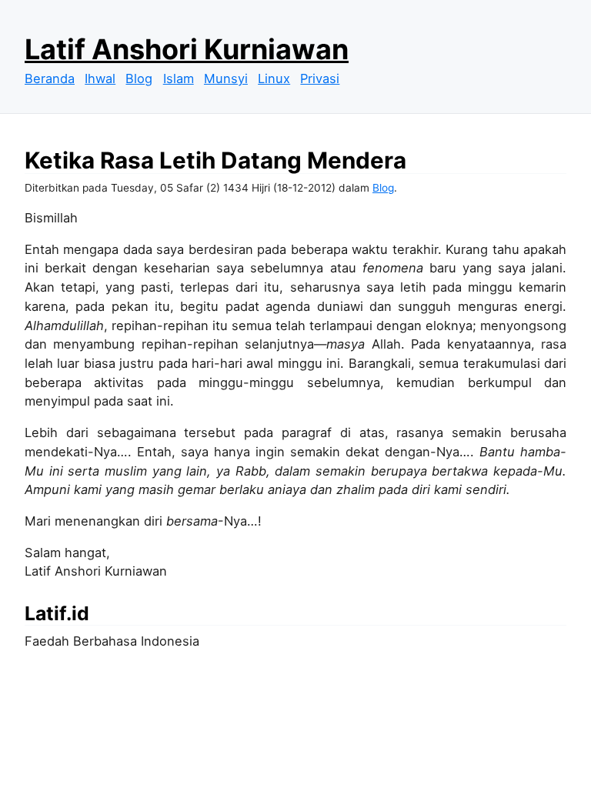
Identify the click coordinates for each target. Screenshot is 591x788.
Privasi (319, 78)
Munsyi (226, 78)
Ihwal (100, 78)
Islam (178, 78)
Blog (138, 78)
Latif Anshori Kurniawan (187, 49)
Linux (274, 78)
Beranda (50, 78)
